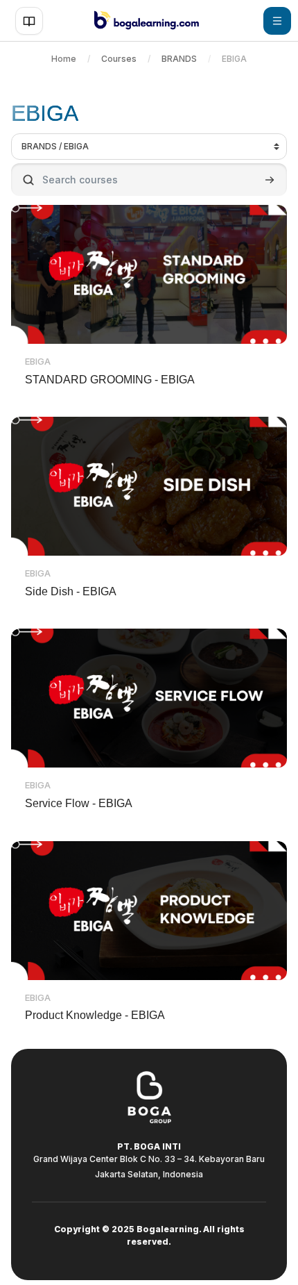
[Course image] (149, 274)
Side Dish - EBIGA (70, 591)
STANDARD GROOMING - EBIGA (110, 380)
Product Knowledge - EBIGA (95, 1015)
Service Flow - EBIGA (78, 803)
